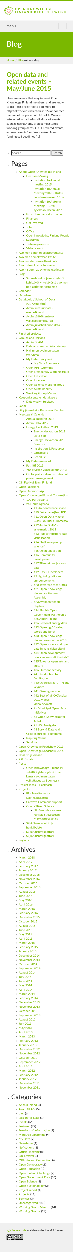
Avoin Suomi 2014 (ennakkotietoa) (41, 269)
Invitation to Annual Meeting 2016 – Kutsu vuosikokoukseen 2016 (49, 193)
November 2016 (29, 879)
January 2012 (27, 1079)
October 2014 (28, 964)
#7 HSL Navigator (45, 725)
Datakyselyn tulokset (40, 401)
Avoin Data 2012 (37, 423)
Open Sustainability (39, 389)
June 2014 (25, 981)
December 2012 (29, 1049)
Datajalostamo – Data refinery (46, 346)
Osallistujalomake (30, 755)
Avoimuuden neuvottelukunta (38, 261)
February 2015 (28, 947)
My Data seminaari (38, 461)
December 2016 (29, 874)
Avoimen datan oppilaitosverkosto (41, 252)
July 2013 (25, 1023)
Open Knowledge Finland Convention (43, 495)
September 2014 (29, 968)
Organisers (41, 452)
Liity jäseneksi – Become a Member (42, 410)
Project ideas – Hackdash (35, 784)
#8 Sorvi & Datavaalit (48, 729)
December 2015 (29, 917)
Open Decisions (29, 486)
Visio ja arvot (34, 248)
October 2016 (28, 883)
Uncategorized (28, 1202)
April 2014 (26, 989)
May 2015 (25, 934)
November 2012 (29, 1053)
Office (30, 231)
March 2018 (27, 857)
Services (24, 1198)
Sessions (31, 742)
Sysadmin (32, 239)
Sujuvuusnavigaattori (40, 831)
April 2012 (26, 1066)
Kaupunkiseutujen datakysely (38, 397)
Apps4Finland (28, 1104)
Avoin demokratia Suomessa (37, 265)
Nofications (26, 1147)
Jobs (29, 227)
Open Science (28, 1181)
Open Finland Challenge (34, 1173)
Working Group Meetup (34, 1207)
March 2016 (27, 908)
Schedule (40, 457)
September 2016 (29, 887)
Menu (11, 26)
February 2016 (28, 912)
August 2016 (27, 891)
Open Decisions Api (32, 491)
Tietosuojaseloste (37, 244)
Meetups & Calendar (32, 414)
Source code (18, 1230)
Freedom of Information (34, 1130)
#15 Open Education (47, 550)
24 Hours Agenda (37, 504)
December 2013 (29, 1002)
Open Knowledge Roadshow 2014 (41, 750)
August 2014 (27, 972)
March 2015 (27, 942)
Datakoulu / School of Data (37, 299)
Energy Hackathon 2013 (42, 427)
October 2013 (28, 1011)
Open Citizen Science (40, 806)
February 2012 (28, 1074)
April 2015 (26, 938)
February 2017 (28, 866)
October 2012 (28, 1057)
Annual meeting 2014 (40, 418)
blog (21, 1113)
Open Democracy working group (47, 371)
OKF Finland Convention (35, 1160)
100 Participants (37, 499)
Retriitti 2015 (34, 465)
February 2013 (28, 1040)
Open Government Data (34, 1177)
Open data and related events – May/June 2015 (29, 82)
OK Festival (26, 1156)
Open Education (37, 376)
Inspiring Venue (36, 738)
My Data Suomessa (46, 363)
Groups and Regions (32, 337)
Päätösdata (26, 759)
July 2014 (25, 976)
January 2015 (27, 951)
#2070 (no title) (36, 303)
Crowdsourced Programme (44, 733)
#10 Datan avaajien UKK (50, 512)
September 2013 (29, 1015)
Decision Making (37, 176)
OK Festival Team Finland (35, 482)
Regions (24, 840)
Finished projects (30, 333)
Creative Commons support (44, 802)
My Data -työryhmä (39, 359)
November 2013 (29, 1006)
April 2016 (26, 904)
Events (23, 1122)
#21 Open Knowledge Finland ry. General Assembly (48, 593)
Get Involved (34, 222)
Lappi (22, 405)
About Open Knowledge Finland (40, 171)
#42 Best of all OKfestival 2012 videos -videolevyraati (50, 700)
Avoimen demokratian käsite (37, 257)
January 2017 (27, 870)
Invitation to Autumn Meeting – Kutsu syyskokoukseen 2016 (48, 206)
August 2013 (27, 1019)
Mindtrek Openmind (32, 1134)
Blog (21, 60)
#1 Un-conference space (50, 508)
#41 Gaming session (47, 691)
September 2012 (29, 1062)
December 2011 (29, 1083)
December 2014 (29, 955)
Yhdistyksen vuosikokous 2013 (46, 469)
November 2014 (29, 959)
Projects (24, 789)
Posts (22, 763)
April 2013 (26, 1032)
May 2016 (25, 900)
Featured (24, 1126)
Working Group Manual (41, 393)
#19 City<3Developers (48, 572)
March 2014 (27, 993)
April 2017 (26, 861)
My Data (24, 1139)
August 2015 (27, 925)
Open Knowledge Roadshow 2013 (41, 746)
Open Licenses (35, 380)
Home (10, 60)
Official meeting (29, 1151)
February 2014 (28, 998)
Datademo (25, 295)
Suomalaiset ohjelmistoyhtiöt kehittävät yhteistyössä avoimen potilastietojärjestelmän (47, 282)
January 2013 (27, 1045)
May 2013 (25, 1027)
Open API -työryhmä (39, 367)
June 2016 (25, 895)
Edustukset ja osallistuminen (44, 214)
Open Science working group (45, 384)
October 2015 (28, 921)
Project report (28, 1190)
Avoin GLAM (34, 342)
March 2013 (27, 1036)
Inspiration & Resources (49, 448)
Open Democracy (30, 1164)
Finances (32, 218)
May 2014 (25, 985)
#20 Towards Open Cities (50, 584)
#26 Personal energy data (50, 623)
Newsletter (26, 1143)
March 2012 (27, 1070)
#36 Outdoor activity (47, 670)
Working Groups (29, 1211)
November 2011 (29, 1087)
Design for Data (29, 1117)
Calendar (25, 290)
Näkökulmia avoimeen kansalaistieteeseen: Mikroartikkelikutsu (48, 815)
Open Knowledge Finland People (47, 235)
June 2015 (25, 930)
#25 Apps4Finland (45, 618)
